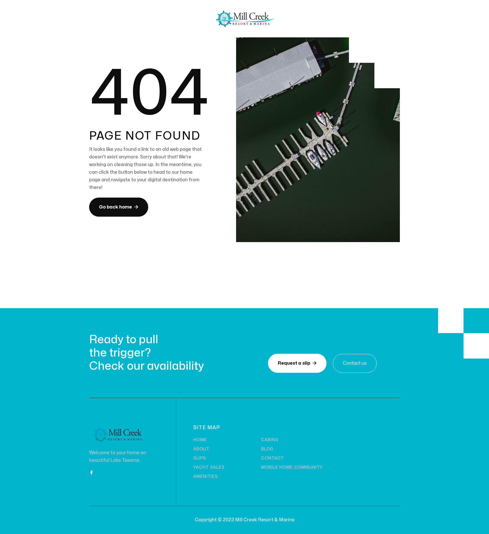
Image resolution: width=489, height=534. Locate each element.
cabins (269, 440)
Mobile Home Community (291, 467)
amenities (205, 476)
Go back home (118, 207)
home (200, 440)
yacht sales (209, 467)
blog (267, 449)
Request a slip (297, 363)
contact (272, 458)
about (201, 449)
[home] (244, 18)
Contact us (355, 363)
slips (199, 458)
